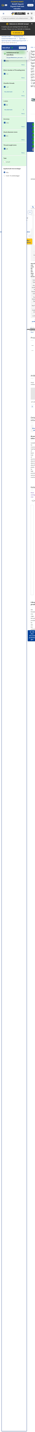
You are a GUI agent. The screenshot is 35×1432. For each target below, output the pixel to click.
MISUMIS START (6, 36)
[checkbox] (14, 60)
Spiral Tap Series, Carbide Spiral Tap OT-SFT (14, 40)
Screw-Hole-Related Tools (9, 38)
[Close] (31, 23)
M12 (7, 61)
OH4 (7, 123)
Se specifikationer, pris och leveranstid (15, 57)
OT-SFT (8, 162)
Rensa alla (22, 47)
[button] (30, 5)
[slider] (33, 501)
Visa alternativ (8, 92)
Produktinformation (31, 329)
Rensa (22, 64)
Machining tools (18, 36)
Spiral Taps (22, 38)
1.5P (7, 87)
